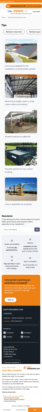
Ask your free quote (12, 362)
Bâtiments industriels (14, 32)
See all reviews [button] (36, 11)
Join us (11, 300)
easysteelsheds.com (13, 309)
